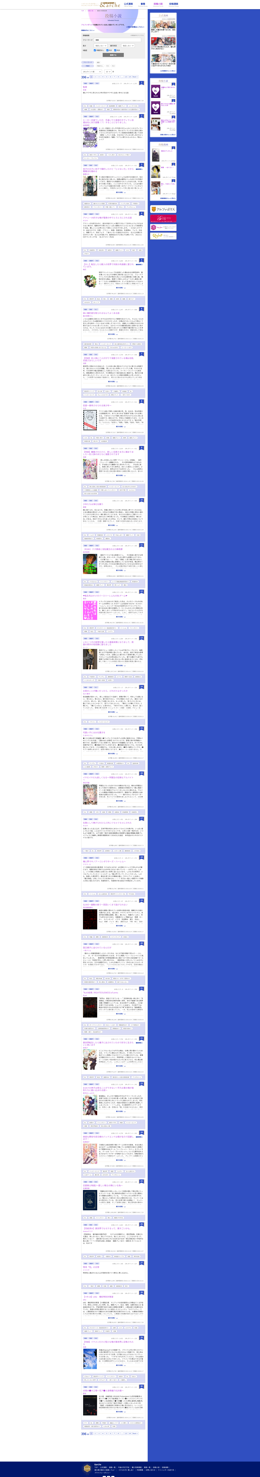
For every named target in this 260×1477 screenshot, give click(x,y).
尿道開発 (125, 812)
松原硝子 (86, 1142)
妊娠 (135, 1328)
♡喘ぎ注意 (100, 631)
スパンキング (115, 937)
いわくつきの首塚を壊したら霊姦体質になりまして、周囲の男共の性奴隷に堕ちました (108, 643)
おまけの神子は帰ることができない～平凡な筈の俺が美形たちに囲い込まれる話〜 (108, 1089)
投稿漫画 (165, 1467)
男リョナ (117, 585)
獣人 (104, 299)
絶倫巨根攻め (88, 585)
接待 (124, 438)
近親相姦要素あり (103, 1028)
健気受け (87, 207)
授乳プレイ (114, 395)
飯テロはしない (122, 982)
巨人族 (100, 391)
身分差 (107, 978)
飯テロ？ (131, 299)
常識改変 (100, 535)
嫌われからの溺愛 (99, 204)
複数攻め (87, 204)
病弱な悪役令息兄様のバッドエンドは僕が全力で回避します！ (108, 1137)
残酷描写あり (123, 1025)
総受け (102, 155)
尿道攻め (135, 582)
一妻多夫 (108, 1256)
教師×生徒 (128, 677)
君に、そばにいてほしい (168, 185)
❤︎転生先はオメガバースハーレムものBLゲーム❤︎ (105, 595)
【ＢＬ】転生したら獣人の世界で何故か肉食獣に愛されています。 (108, 265)
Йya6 (85, 995)
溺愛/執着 (99, 978)
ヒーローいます (127, 347)
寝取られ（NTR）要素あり (121, 978)
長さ (84, 46)
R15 (110, 50)
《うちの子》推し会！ (126, 1470)
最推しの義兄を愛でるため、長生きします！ (163, 30)
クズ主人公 (93, 582)
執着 (90, 106)
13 (126, 76)
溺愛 (108, 109)
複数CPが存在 (118, 1218)
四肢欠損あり (127, 1028)
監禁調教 (112, 106)
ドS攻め (101, 763)
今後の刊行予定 (123, 1467)
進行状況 (113, 46)
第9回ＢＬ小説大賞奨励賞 (121, 1077)
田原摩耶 (86, 125)
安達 (84, 90)
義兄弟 (97, 1175)
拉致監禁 (104, 441)
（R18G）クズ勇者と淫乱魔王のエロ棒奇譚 (102, 549)
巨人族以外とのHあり (129, 487)
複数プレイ (121, 106)
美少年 (95, 441)
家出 (96, 344)
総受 (117, 299)
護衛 (85, 347)
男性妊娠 (136, 1256)
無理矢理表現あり (90, 982)
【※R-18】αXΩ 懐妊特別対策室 (98, 1297)
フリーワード (88, 40)
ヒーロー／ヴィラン (90, 158)
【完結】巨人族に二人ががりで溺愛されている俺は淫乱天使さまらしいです (108, 359)
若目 (84, 598)
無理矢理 (87, 441)
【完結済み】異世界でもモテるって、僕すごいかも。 (107, 1228)
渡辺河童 (86, 782)
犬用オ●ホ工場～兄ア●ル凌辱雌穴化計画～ (103, 1390)
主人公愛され (130, 1171)
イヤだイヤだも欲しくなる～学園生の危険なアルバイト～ (108, 778)
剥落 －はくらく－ (167, 167)
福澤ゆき (86, 174)
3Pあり (86, 254)
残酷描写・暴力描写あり (92, 1426)
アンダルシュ (131, 207)
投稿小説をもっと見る (167, 134)
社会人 (107, 391)
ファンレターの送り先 (166, 1470)
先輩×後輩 (101, 680)
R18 (118, 50)
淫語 (140, 250)
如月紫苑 (86, 552)
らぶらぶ (131, 490)
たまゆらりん (88, 735)
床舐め (125, 937)
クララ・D (87, 864)
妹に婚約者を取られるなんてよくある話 (101, 313)
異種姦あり (116, 1028)
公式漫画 (103, 1467)
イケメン (92, 722)
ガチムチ (102, 1380)
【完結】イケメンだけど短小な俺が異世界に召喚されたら (108, 1343)
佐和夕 (85, 1047)
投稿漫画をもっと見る (167, 198)
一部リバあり (126, 395)
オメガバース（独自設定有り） (107, 628)
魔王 (125, 585)
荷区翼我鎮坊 (88, 907)
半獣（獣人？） (110, 207)
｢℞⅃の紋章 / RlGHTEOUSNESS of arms (100, 992)
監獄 (85, 87)
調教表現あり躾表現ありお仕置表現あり (126, 109)
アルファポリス (87, 24)
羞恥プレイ (133, 438)
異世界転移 (94, 1126)
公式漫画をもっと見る (167, 71)
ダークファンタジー (95, 1025)
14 (130, 76)
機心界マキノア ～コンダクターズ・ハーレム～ (104, 861)
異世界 (91, 299)
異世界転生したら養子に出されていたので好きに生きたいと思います (108, 1043)
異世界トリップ (89, 391)
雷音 (84, 1393)
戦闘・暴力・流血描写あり (92, 1032)
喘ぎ (133, 250)
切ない (121, 207)
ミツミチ (86, 1270)
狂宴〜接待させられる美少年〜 (97, 405)
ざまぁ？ (87, 1376)
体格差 (124, 391)
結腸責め (111, 982)
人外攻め (136, 851)
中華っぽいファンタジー (108, 490)
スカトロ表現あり (135, 1423)
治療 (114, 1328)
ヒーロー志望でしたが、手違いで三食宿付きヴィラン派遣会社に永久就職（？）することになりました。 (108, 121)
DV (128, 763)
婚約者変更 (87, 344)
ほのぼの (87, 302)
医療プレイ (98, 1331)
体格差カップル (119, 1256)
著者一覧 (147, 1467)
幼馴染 (117, 812)
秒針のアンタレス (166, 151)
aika (84, 1299)
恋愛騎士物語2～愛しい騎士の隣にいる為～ (103, 1185)
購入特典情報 (137, 1467)
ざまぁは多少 (114, 347)
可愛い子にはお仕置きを (94, 732)
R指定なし (100, 50)
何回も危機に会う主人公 (98, 347)
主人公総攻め (103, 894)
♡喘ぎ (86, 851)
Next (134, 76)
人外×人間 (117, 851)
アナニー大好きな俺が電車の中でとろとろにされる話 (107, 217)
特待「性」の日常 (91, 1267)
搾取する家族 (136, 344)
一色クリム (87, 950)
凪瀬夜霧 (86, 1188)
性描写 (107, 1331)
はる (84, 408)
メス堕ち (124, 1423)
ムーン (85, 647)
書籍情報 (138, 169)
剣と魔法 (102, 982)
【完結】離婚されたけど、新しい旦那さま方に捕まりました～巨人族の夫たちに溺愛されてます (108, 453)
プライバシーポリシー (102, 1472)
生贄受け (108, 851)
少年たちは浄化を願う (93, 504)
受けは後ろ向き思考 (90, 493)
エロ (127, 250)
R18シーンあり (110, 1025)
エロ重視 (87, 767)
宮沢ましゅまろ (88, 1093)
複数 (85, 109)
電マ (126, 1286)
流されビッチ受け (124, 155)
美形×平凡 (93, 155)
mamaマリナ (88, 1231)
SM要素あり (120, 763)
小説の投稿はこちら (134, 26)
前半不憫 (122, 490)
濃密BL (107, 538)
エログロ (128, 1328)
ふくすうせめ (133, 106)
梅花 (84, 269)
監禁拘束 (135, 763)
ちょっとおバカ (103, 395)
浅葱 (84, 363)
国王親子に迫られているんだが (97, 947)
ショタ (91, 535)
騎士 (109, 1218)
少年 (97, 812)
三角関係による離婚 (90, 490)
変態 (107, 438)
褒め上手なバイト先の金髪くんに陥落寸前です (168, 122)
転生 (98, 299)
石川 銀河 (86, 693)
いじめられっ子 (89, 680)
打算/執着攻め (112, 204)
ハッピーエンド (101, 106)
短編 (90, 937)
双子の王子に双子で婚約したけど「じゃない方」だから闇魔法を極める (108, 170)
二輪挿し (116, 391)
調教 (85, 631)
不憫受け (135, 204)
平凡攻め (131, 894)
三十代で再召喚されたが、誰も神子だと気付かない (163, 47)
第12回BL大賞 (105, 1126)
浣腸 (114, 1331)
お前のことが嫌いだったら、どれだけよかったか (105, 691)
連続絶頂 (110, 677)
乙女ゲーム (87, 1175)
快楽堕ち (92, 250)
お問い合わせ (150, 1470)
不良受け (92, 677)
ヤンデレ (101, 677)
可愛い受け (99, 438)
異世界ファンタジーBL (118, 894)
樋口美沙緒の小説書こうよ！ (105, 1470)
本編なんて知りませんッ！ (168, 88)
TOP (96, 1467)
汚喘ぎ (104, 1423)
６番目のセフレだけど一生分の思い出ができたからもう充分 (163, 64)
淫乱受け (101, 250)
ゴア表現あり (135, 1025)
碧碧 (84, 507)
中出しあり (119, 535)
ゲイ (85, 1423)
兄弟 (138, 535)
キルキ (85, 220)
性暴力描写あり (89, 1028)
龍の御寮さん (88, 316)
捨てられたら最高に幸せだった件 (168, 104)
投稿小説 (156, 1467)
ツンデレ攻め (125, 204)
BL (85, 106)
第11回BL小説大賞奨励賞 (97, 487)
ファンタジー (97, 207)
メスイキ (109, 535)
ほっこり (96, 302)
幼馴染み (138, 677)
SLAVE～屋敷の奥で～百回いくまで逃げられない (105, 904)
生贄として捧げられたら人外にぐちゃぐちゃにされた (107, 823)
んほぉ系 (106, 1426)
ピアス (119, 677)
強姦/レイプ (113, 1423)
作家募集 (140, 1470)
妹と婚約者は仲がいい (122, 344)
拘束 (104, 1286)
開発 (109, 812)
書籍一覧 (112, 1467)
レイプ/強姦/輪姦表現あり (120, 582)
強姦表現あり (88, 538)
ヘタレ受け (111, 155)
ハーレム (123, 628)
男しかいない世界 (90, 1380)
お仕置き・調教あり (97, 109)
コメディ (110, 631)
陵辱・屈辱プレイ (107, 767)
